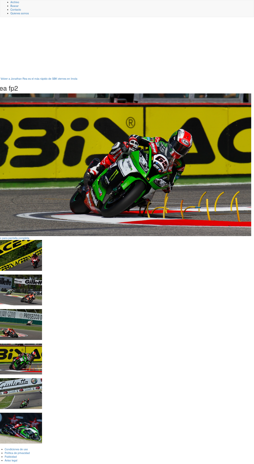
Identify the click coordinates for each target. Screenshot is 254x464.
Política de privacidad (17, 453)
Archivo (14, 2)
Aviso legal (11, 460)
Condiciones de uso (16, 449)
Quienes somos (19, 13)
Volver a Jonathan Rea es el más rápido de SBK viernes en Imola (39, 78)
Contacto (15, 9)
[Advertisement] (127, 49)
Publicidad (11, 456)
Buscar (14, 6)
